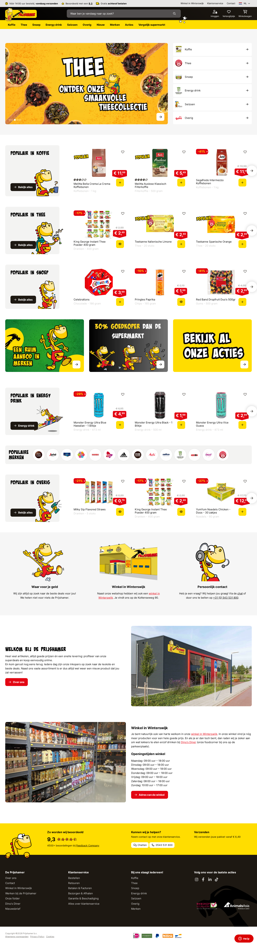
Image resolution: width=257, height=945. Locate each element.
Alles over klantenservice (83, 903)
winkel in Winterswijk (204, 734)
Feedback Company (87, 845)
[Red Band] (109, 454)
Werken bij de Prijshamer (20, 893)
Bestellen (74, 878)
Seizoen (136, 898)
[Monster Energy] (180, 454)
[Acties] (212, 345)
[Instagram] (196, 879)
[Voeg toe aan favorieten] (123, 152)
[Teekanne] (222, 454)
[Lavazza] (166, 454)
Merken (136, 908)
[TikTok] (216, 879)
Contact (231, 3)
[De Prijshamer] (21, 14)
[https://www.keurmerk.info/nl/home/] (207, 905)
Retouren (74, 883)
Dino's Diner (188, 742)
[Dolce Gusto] (38, 454)
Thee (134, 883)
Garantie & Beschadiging (83, 898)
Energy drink (139, 893)
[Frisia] (208, 454)
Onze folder (12, 898)
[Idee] (137, 454)
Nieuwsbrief (12, 908)
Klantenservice (215, 3)
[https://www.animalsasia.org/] (236, 905)
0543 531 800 (164, 844)
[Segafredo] (53, 454)
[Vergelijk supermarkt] (128, 345)
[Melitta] (152, 454)
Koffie (134, 878)
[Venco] (194, 454)
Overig (135, 903)
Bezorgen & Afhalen (80, 893)
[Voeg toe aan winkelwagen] (120, 182)
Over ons (10, 878)
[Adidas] (123, 454)
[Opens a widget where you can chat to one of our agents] (244, 939)
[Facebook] (203, 879)
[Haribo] (95, 454)
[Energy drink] (86, 83)
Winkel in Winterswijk (192, 3)
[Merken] (44, 345)
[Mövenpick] (67, 454)
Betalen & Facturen (80, 888)
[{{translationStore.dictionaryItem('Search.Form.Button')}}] (175, 13)
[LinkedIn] (209, 879)
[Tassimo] (81, 454)
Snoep (135, 888)
